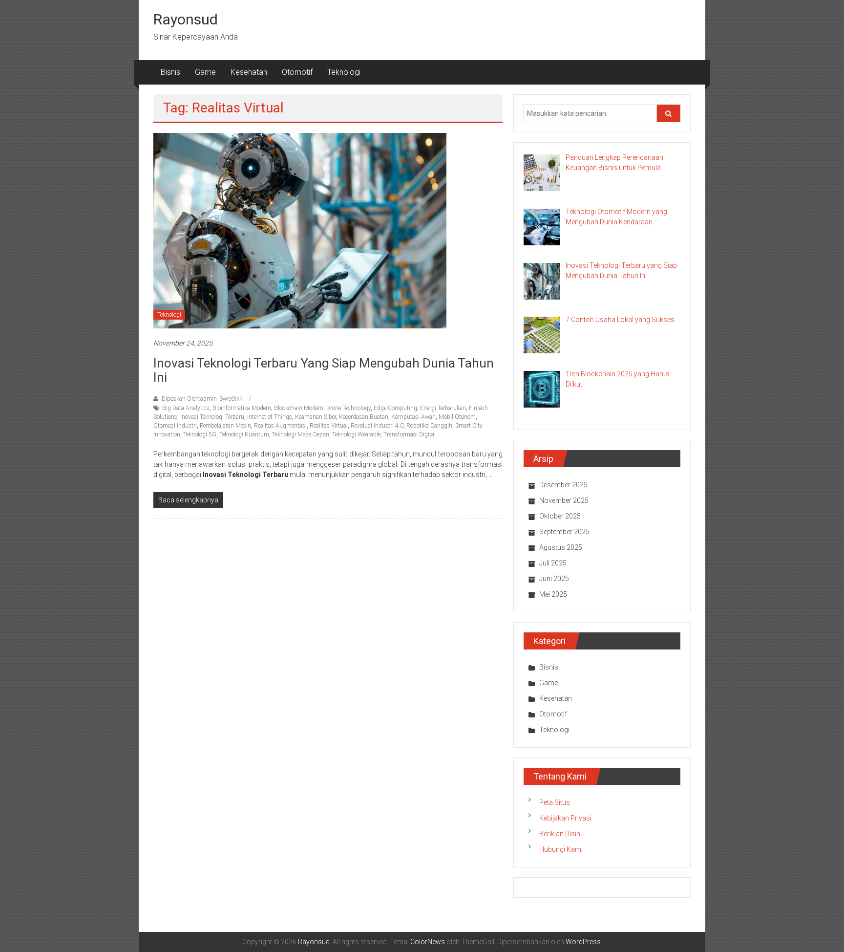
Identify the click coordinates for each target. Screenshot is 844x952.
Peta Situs (554, 802)
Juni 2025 (554, 579)
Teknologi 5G (199, 434)
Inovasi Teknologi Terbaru (212, 416)
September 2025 (564, 532)
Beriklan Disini (560, 834)
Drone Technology (348, 408)
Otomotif (297, 72)
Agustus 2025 (560, 547)
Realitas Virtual (329, 425)
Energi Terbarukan (443, 408)
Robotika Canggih (429, 425)
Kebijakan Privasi (565, 818)
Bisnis (170, 72)
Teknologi (343, 72)
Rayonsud (185, 19)
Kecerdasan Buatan (363, 416)
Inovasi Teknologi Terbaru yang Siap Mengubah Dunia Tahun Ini (323, 370)
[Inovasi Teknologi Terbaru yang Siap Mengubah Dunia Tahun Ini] (299, 230)
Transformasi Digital (409, 434)
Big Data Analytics (186, 408)
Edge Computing (395, 408)
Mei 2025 (553, 594)
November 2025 (564, 500)
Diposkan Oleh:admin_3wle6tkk (202, 398)
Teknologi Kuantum (244, 434)
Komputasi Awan (413, 416)
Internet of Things (269, 416)
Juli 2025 (553, 563)
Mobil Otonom (457, 416)
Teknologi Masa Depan (300, 434)
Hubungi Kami (561, 849)
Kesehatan (249, 72)
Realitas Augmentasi (280, 425)
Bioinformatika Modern (241, 408)
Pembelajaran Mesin (225, 425)
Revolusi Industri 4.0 (377, 425)
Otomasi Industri (175, 425)
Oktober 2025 (560, 516)
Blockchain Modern (298, 408)
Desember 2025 (563, 485)
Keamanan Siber (315, 416)
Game (205, 72)
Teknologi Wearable (356, 434)
